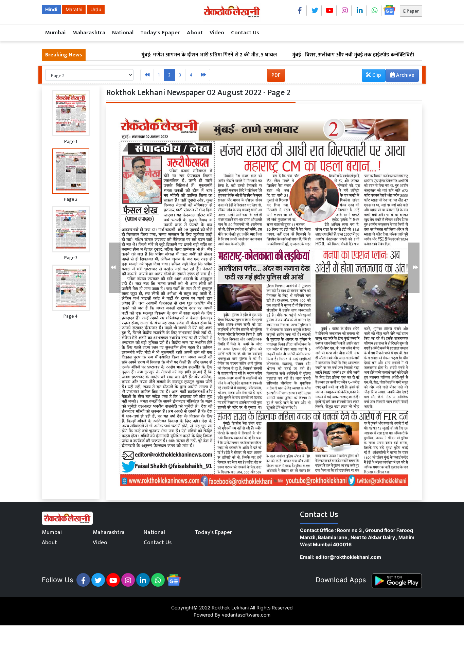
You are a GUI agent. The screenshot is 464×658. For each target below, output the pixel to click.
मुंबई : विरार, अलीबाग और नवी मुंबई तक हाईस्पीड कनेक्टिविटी (324, 55)
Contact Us (245, 32)
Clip (376, 75)
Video (217, 32)
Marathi (74, 9)
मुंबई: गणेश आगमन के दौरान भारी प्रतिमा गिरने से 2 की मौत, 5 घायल (180, 55)
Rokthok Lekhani (230, 607)
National (122, 32)
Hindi (51, 9)
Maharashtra (88, 32)
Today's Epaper (160, 32)
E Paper (411, 11)
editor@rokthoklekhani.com (348, 557)
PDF (276, 75)
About (195, 32)
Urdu (95, 9)
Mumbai (55, 32)
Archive (404, 75)
